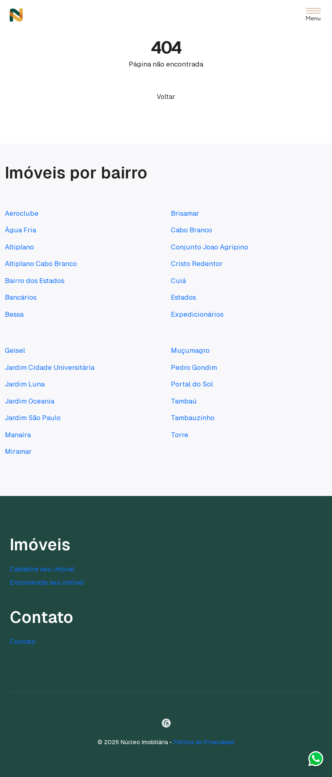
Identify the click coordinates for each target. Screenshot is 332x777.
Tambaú (184, 401)
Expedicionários (197, 314)
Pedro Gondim (194, 367)
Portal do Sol (192, 384)
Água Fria (20, 230)
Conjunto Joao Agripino (209, 247)
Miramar (18, 451)
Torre (179, 435)
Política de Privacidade (203, 742)
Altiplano (19, 247)
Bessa (14, 314)
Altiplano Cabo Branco (41, 264)
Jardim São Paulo (33, 418)
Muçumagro (190, 350)
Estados (183, 297)
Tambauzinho (193, 418)
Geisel (15, 350)
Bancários (20, 297)
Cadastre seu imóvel (42, 569)
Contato (23, 641)
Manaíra (18, 435)
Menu (313, 19)
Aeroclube (21, 213)
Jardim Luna (25, 384)
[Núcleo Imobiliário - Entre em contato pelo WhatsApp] (316, 761)
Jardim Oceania (29, 401)
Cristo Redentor (197, 264)
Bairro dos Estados (34, 281)
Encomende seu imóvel (47, 582)
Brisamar (185, 213)
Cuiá (178, 281)
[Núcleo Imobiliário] (16, 15)
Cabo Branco (191, 230)
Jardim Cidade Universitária (49, 367)
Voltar (166, 97)
